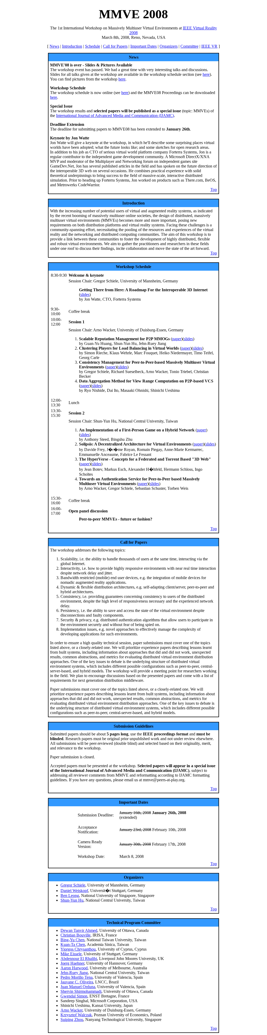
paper (176, 339)
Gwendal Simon (73, 996)
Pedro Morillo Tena (76, 977)
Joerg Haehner (72, 963)
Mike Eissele (71, 954)
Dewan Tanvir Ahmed (78, 930)
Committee (189, 46)
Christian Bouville (75, 935)
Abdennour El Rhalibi (78, 958)
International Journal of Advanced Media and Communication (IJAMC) (115, 115)
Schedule (92, 46)
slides (84, 294)
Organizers (169, 46)
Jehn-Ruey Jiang (74, 972)
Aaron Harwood (74, 968)
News (54, 46)
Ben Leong (69, 895)
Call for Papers (115, 46)
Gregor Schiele (72, 885)
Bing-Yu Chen (72, 940)
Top (213, 189)
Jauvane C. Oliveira (76, 982)
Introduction (72, 46)
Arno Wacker (71, 1010)
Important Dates (143, 46)
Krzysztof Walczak (76, 1015)
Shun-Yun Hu (71, 900)
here (206, 74)
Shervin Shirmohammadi (80, 991)
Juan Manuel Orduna (77, 986)
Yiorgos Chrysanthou (78, 949)
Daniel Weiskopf (74, 890)
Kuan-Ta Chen (72, 944)
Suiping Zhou (71, 1019)
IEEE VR (209, 46)
